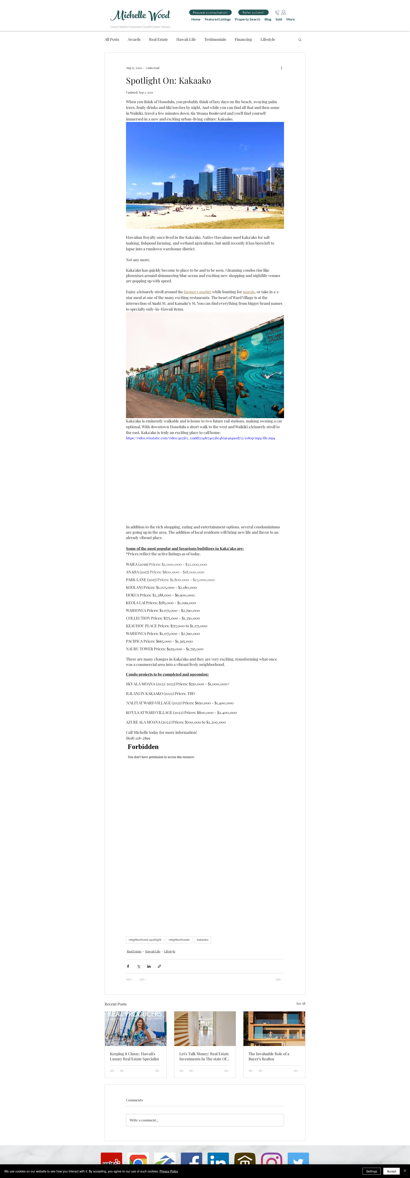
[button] (210, 12)
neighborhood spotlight (145, 939)
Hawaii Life (186, 39)
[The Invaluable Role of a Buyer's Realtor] (274, 1028)
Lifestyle (169, 951)
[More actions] (281, 67)
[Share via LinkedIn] (149, 966)
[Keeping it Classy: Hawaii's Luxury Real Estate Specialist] (136, 1028)
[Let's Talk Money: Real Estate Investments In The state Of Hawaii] (205, 1028)
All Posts (112, 39)
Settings (371, 1171)
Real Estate (158, 39)
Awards (134, 39)
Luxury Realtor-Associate (125, 25)
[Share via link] (159, 966)
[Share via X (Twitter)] (138, 966)
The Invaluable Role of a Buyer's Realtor (269, 1056)
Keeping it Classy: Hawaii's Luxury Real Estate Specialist (134, 1056)
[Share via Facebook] (128, 966)
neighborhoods (179, 939)
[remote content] (205, 830)
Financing (243, 39)
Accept (391, 1171)
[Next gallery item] (279, 175)
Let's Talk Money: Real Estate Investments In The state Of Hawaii (204, 1056)
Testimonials (215, 39)
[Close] (404, 1171)
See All (300, 1003)
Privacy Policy (169, 1171)
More (265, 39)
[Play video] (205, 479)
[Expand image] (205, 175)
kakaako (202, 939)
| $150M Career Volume (156, 25)
